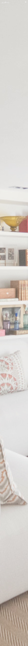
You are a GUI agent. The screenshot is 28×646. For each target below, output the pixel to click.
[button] (26, 2)
